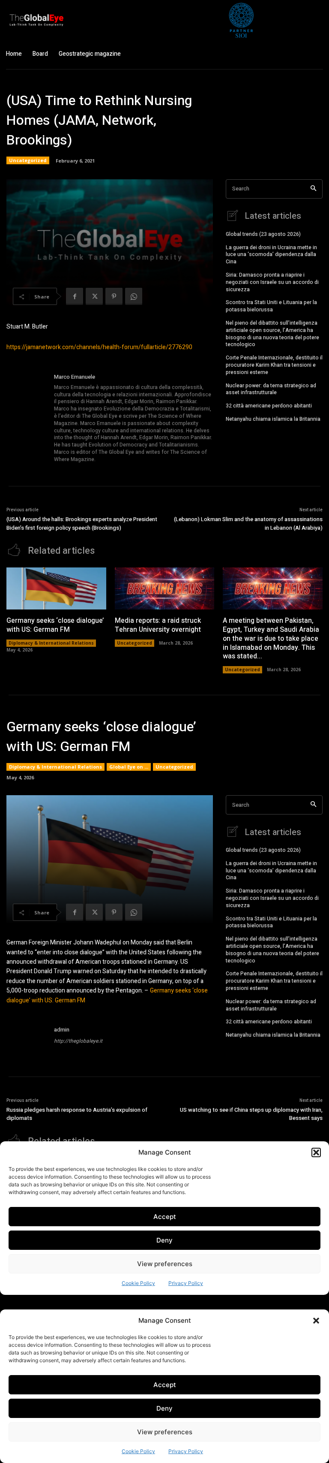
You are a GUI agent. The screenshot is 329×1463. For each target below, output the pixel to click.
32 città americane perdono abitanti (269, 406)
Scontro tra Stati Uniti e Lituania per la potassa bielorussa (271, 306)
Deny (164, 1408)
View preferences (164, 1432)
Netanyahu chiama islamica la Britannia (273, 419)
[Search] (313, 189)
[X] (94, 296)
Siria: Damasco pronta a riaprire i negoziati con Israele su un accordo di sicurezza (272, 282)
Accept (164, 1385)
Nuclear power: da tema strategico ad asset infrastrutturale (271, 389)
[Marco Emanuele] (27, 418)
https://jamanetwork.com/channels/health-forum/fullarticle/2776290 (99, 347)
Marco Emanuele (74, 377)
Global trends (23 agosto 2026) (263, 234)
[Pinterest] (114, 296)
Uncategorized (28, 160)
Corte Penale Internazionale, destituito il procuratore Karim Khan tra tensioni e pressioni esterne (274, 365)
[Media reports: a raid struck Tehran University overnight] (165, 588)
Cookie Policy (138, 1451)
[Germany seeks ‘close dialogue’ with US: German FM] (56, 588)
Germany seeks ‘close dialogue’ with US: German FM (55, 625)
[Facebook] (74, 296)
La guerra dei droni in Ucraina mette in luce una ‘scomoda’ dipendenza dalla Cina (271, 255)
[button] (316, 1320)
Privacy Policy (185, 1451)
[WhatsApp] (133, 296)
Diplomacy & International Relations (51, 643)
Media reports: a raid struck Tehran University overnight (158, 625)
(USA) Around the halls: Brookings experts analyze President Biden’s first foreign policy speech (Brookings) (81, 523)
